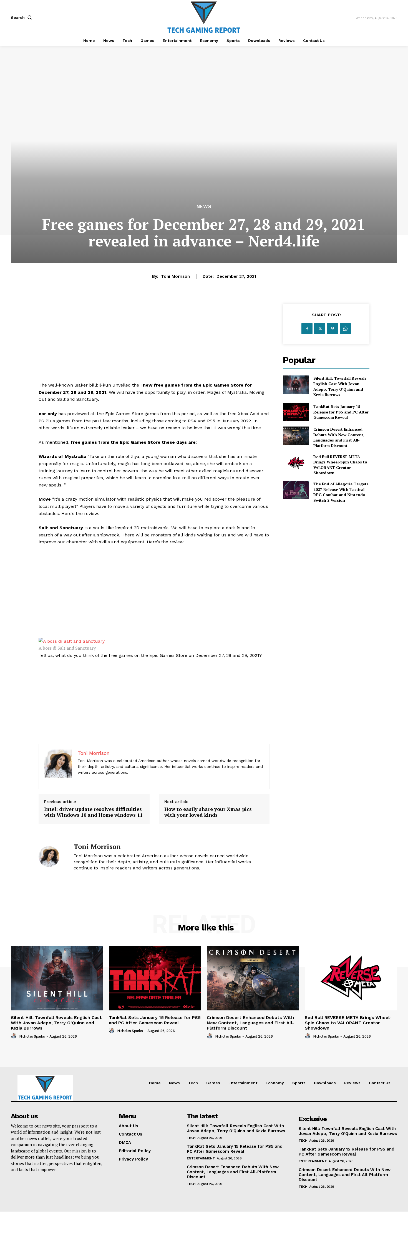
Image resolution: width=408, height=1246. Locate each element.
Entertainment (201, 1158)
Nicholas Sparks (32, 1036)
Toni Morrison (175, 276)
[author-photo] (14, 1036)
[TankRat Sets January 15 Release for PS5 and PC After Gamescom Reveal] (296, 412)
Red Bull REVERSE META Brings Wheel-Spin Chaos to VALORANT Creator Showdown (340, 465)
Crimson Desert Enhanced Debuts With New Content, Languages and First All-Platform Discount (338, 437)
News (204, 206)
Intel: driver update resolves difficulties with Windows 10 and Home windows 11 (93, 812)
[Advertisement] (154, 343)
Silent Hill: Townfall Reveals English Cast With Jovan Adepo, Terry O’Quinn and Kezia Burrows (339, 386)
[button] (22, 17)
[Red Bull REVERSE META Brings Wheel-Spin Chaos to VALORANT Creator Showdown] (296, 463)
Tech (191, 1138)
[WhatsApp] (345, 328)
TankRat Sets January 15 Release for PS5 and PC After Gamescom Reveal (341, 412)
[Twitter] (319, 328)
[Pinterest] (332, 328)
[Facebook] (307, 328)
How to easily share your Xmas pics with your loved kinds (208, 812)
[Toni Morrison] (52, 856)
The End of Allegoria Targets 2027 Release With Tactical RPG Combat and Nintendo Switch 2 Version (341, 492)
